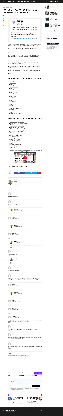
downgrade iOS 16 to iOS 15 (29, 72)
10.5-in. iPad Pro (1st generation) (17, 130)
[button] (3, 1)
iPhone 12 (12, 89)
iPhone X (12, 100)
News (11, 7)
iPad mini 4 (12, 147)
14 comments (36, 403)
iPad (4, 7)
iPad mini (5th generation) (15, 146)
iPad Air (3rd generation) (15, 142)
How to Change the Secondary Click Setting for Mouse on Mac (54, 13)
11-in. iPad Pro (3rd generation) (16, 127)
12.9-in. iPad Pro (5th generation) (17, 122)
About (22, 410)
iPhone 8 (12, 103)
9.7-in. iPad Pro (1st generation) (16, 131)
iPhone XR (12, 99)
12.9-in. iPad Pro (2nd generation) (17, 124)
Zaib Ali (15, 181)
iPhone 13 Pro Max (14, 81)
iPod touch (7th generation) (16, 113)
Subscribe (35, 385)
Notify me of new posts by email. (27, 372)
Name (9, 368)
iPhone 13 (12, 84)
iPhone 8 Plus (13, 101)
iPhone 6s (12, 112)
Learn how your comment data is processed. (33, 375)
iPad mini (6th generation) (15, 144)
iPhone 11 (12, 95)
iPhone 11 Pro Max (14, 92)
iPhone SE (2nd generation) (16, 108)
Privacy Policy (39, 410)
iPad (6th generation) (14, 136)
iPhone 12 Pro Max (14, 87)
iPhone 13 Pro (13, 83)
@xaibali (18, 184)
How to (28, 401)
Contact (25, 410)
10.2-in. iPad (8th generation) (16, 134)
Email (21, 368)
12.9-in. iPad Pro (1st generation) (17, 126)
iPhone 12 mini (13, 91)
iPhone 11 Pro (13, 93)
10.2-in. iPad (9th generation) (16, 132)
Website (33, 368)
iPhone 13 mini (13, 85)
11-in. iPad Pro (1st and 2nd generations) (18, 128)
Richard (13, 308)
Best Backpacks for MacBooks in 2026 (53, 19)
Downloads (30, 410)
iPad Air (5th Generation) (15, 139)
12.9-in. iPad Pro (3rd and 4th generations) (19, 123)
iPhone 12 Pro (13, 88)
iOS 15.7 (13, 166)
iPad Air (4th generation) (15, 140)
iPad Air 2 (12, 143)
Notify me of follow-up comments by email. (14, 372)
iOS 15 (9, 166)
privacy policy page (26, 151)
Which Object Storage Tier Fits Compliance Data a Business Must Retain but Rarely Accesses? (55, 25)
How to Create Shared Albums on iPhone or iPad (55, 7)
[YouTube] (55, 1)
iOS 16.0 (16, 56)
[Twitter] (57, 1)
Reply (9, 197)
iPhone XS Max (13, 96)
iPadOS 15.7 (21, 166)
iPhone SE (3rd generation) (16, 107)
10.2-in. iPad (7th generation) (16, 135)
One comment (16, 404)
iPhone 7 (12, 105)
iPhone (7, 7)
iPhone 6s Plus (13, 111)
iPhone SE (12, 109)
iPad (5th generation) (14, 138)
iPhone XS (12, 97)
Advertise (34, 410)
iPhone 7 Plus (13, 104)
